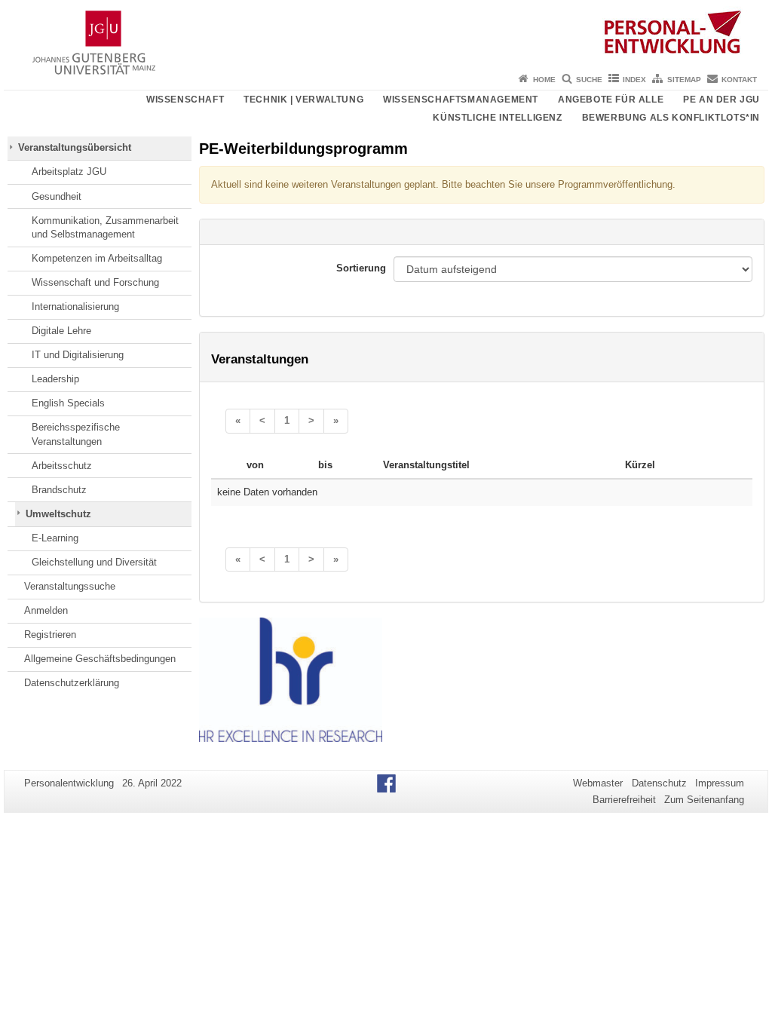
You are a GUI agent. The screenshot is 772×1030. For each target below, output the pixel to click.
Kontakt (739, 79)
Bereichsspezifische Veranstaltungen (76, 434)
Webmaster (598, 783)
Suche (589, 79)
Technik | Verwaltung (303, 99)
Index (634, 79)
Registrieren (50, 634)
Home (544, 79)
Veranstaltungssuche (69, 586)
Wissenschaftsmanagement (460, 99)
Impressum (719, 783)
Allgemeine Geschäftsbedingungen (100, 658)
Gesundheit (56, 196)
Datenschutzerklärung (71, 682)
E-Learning (55, 538)
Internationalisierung (75, 306)
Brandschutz (59, 489)
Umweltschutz (58, 514)
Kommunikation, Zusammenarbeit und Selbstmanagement (105, 227)
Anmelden (46, 610)
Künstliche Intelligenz (497, 117)
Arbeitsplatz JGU (69, 171)
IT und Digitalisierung (78, 354)
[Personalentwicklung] (386, 34)
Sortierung (361, 268)
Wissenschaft (185, 99)
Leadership (55, 379)
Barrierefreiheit (624, 799)
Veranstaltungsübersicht (74, 147)
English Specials (68, 403)
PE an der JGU (721, 99)
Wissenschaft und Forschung (95, 282)
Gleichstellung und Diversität (94, 562)
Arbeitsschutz (62, 465)
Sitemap (684, 79)
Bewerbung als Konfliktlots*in (671, 117)
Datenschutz (659, 783)
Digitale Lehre (61, 330)
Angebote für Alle (610, 99)
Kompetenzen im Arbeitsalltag (97, 258)
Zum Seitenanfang (704, 799)
